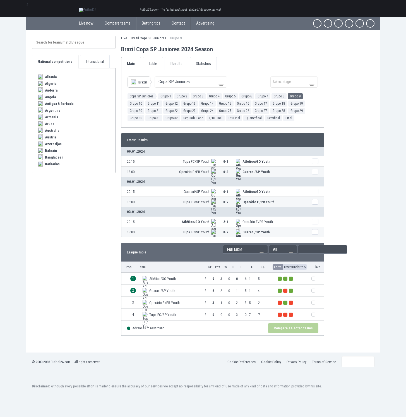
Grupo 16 (243, 104)
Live (124, 38)
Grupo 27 (261, 111)
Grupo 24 (207, 111)
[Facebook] (317, 23)
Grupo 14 (207, 104)
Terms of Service (324, 362)
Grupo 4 (214, 96)
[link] (222, 161)
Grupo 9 (295, 96)
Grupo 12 (171, 104)
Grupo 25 (225, 111)
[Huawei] (370, 23)
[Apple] (349, 23)
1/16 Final (215, 118)
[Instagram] (338, 23)
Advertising (205, 23)
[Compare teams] (315, 161)
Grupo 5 (230, 96)
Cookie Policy (271, 362)
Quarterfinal (254, 118)
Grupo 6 (246, 96)
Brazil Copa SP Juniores (148, 38)
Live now (86, 23)
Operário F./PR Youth (194, 172)
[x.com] (328, 23)
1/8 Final (234, 118)
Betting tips (151, 23)
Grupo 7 (263, 96)
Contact (178, 23)
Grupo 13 (189, 104)
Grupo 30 (136, 118)
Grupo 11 (154, 104)
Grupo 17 (261, 104)
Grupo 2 (182, 96)
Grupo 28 (279, 111)
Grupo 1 (165, 96)
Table (153, 63)
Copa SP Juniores (141, 96)
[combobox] (191, 82)
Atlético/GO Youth (256, 161)
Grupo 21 (154, 111)
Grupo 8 (279, 96)
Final (288, 118)
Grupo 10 (136, 104)
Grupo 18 (279, 104)
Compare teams (118, 23)
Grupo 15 (225, 104)
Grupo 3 (198, 96)
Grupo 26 (243, 111)
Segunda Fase (193, 118)
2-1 (226, 222)
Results (176, 63)
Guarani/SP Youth (256, 172)
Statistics (203, 63)
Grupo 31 (154, 118)
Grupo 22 (171, 111)
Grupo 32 (171, 118)
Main (131, 63)
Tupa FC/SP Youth (196, 161)
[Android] (359, 23)
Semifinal (273, 118)
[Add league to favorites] (218, 49)
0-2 (226, 202)
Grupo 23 (189, 111)
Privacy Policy (296, 362)
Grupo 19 (296, 104)
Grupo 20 (136, 111)
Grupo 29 (296, 111)
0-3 (226, 161)
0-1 (226, 192)
